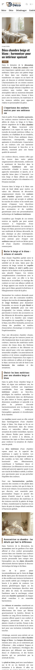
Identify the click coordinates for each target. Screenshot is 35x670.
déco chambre (27, 125)
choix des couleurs (20, 68)
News (5, 61)
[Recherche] (26, 4)
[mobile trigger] (3, 4)
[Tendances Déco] (13, 4)
